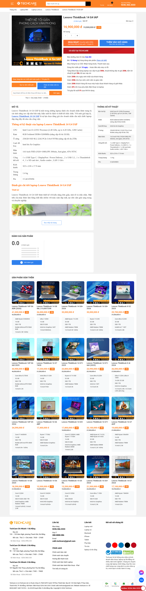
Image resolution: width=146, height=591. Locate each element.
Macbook (87, 533)
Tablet (86, 540)
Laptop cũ (87, 530)
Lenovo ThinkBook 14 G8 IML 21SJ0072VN (47, 307)
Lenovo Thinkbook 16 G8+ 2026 (97, 307)
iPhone (86, 536)
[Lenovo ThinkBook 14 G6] (48, 467)
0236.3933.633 (26, 575)
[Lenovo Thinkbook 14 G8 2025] (23, 467)
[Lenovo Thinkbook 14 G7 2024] (123, 467)
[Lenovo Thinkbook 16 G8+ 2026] (98, 292)
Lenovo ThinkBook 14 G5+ (72, 422)
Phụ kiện (87, 543)
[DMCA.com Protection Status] (128, 552)
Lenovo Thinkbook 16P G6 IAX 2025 (22, 364)
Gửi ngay (56, 93)
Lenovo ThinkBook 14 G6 (47, 481)
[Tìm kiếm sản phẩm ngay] (88, 4)
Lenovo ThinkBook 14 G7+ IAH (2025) (97, 364)
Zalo (141, 580)
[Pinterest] (133, 545)
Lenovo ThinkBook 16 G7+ (97, 422)
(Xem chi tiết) (102, 60)
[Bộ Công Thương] (114, 552)
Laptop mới (88, 526)
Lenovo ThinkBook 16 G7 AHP (122, 423)
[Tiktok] (127, 545)
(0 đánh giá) (78, 21)
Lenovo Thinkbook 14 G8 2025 (22, 482)
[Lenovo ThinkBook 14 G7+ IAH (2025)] (98, 349)
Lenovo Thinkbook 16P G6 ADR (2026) (22, 307)
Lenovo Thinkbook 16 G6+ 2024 (97, 482)
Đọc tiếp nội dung (50, 223)
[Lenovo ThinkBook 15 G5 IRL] (73, 467)
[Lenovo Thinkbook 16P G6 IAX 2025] (23, 349)
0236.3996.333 (26, 541)
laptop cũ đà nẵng (90, 550)
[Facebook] (108, 545)
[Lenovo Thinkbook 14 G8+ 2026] (73, 292)
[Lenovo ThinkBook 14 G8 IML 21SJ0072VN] (48, 292)
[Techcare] (26, 4)
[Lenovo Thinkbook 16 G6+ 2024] (98, 467)
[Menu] (12, 3)
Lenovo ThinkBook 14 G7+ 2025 (72, 364)
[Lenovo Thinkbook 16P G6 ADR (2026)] (23, 292)
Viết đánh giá (28, 262)
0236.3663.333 (26, 558)
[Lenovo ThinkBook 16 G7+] (98, 408)
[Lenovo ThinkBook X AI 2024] (123, 349)
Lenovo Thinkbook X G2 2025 (121, 307)
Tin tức (86, 546)
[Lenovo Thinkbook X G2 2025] (123, 292)
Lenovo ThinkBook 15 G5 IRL (72, 482)
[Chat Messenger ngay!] (141, 572)
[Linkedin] (121, 545)
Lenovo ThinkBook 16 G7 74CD (47, 364)
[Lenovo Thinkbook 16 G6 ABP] (48, 408)
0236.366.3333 (128, 5)
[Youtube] (114, 545)
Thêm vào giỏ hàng (117, 43)
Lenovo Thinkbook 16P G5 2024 (22, 423)
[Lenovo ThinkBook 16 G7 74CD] (48, 349)
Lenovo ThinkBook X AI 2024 (121, 364)
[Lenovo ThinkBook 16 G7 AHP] (123, 408)
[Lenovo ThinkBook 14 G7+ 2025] (73, 349)
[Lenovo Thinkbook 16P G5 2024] (23, 408)
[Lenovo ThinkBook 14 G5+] (73, 408)
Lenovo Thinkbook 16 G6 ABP (47, 423)
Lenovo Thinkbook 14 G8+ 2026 (72, 307)
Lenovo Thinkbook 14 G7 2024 (122, 482)
